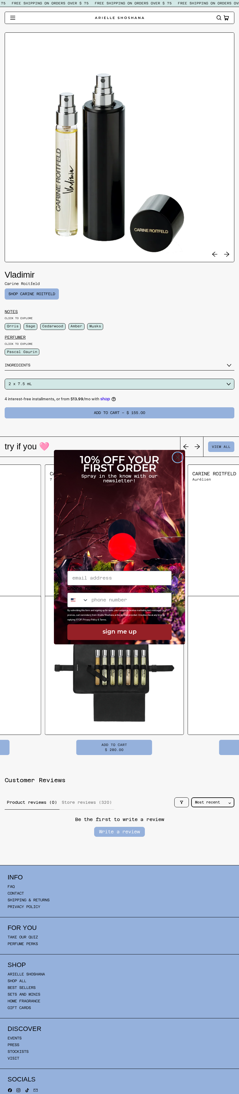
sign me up (120, 632)
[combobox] (78, 600)
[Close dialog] (178, 457)
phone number (84, 588)
